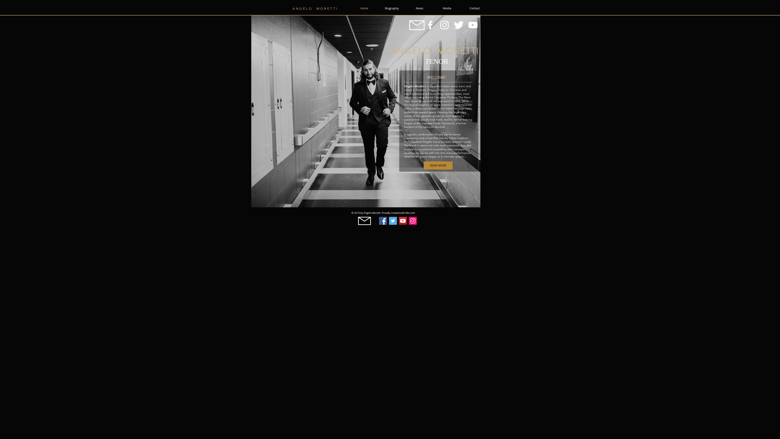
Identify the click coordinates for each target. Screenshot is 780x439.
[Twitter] (393, 221)
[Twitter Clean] (458, 25)
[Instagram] (413, 221)
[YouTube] (403, 221)
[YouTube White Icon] (473, 25)
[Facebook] (383, 221)
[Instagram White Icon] (444, 25)
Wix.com (410, 212)
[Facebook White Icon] (430, 25)
